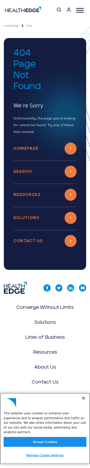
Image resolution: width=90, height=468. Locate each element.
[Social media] (47, 288)
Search (22, 172)
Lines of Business (45, 337)
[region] (45, 428)
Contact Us (28, 241)
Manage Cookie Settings (45, 455)
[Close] (83, 398)
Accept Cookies (45, 442)
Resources (26, 195)
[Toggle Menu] (80, 10)
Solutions (26, 218)
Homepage (26, 148)
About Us (45, 367)
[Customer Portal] (68, 10)
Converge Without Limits (45, 307)
